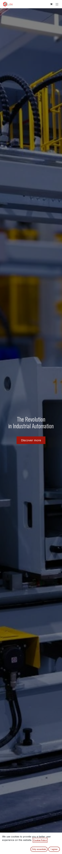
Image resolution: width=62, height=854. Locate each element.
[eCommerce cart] (51, 4)
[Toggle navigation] (57, 4)
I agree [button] (54, 849)
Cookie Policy (40, 840)
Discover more (31, 440)
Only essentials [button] (39, 849)
